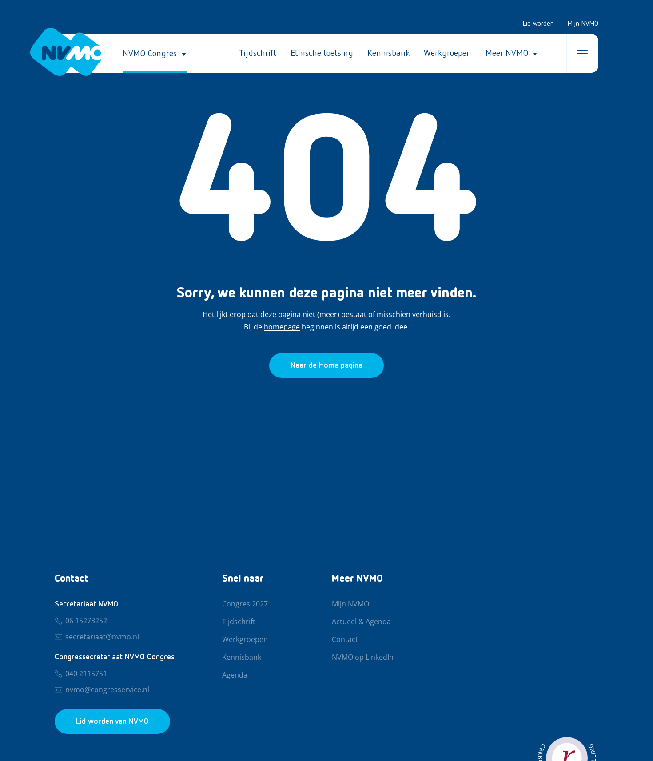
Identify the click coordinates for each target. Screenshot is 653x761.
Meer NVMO (507, 53)
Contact (345, 639)
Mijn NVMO (582, 24)
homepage (282, 327)
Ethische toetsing (322, 53)
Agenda (234, 675)
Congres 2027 (245, 604)
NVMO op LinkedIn (363, 657)
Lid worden (538, 24)
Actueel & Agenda (361, 622)
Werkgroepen (447, 53)
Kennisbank (388, 53)
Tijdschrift (257, 53)
